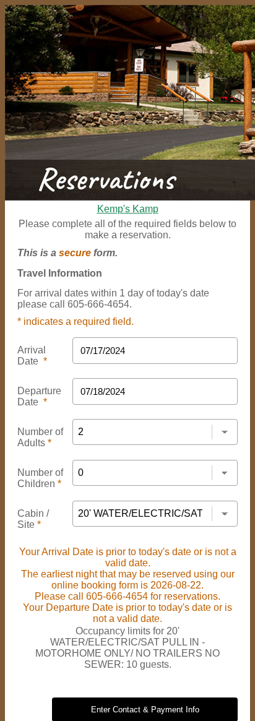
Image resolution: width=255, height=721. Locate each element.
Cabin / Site (33, 519)
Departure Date (39, 396)
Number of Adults (40, 437)
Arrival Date (32, 355)
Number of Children (40, 478)
